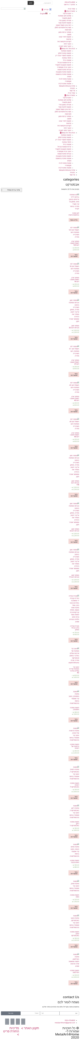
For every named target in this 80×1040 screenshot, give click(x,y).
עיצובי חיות (67, 44)
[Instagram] (12, 1021)
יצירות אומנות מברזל (64, 63)
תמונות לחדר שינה (65, 37)
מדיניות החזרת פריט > (11, 1031)
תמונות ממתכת (66, 51)
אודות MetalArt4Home (67, 86)
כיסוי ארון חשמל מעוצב (63, 25)
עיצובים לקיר (67, 13)
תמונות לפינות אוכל (65, 23)
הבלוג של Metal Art (68, 48)
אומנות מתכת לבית (65, 84)
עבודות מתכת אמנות (64, 70)
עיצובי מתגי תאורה (65, 46)
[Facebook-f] (17, 1021)
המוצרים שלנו (70, 11)
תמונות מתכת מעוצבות (63, 72)
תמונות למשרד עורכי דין (63, 56)
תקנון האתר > (30, 1028)
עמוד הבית (71, 9)
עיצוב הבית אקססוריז (64, 67)
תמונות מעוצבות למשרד (63, 65)
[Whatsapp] (7, 1021)
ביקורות (72, 88)
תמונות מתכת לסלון (64, 53)
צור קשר (72, 91)
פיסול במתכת (66, 58)
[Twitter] (23, 1021)
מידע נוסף (73, 220)
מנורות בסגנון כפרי (65, 20)
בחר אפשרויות (74, 255)
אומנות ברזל (67, 60)
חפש (30, 3)
